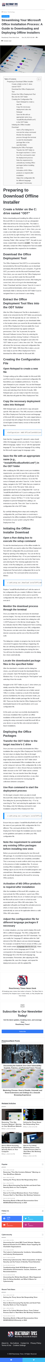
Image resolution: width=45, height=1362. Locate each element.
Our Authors (14, 1343)
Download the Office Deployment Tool (23, 90)
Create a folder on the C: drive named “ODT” (22, 85)
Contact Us (25, 1343)
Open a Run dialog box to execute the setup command (26, 131)
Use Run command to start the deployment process (25, 156)
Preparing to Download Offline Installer (20, 81)
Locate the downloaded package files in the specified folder (24, 142)
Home (5, 12)
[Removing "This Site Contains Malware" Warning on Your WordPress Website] (12, 1114)
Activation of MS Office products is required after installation (24, 172)
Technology (11, 12)
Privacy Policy (36, 1343)
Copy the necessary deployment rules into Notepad (23, 109)
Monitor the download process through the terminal (26, 136)
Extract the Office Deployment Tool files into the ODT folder (23, 95)
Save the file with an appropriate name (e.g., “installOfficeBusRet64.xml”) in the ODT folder (26, 118)
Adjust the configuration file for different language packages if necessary (25, 180)
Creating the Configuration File (22, 99)
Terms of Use (6, 1345)
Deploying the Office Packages (22, 147)
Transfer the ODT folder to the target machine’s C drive (26, 151)
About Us (5, 1343)
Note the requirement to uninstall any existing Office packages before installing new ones (25, 164)
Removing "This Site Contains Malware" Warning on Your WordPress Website (12, 1124)
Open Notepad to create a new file (25, 103)
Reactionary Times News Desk (10, 37)
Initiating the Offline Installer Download (21, 126)
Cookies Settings (19, 1345)
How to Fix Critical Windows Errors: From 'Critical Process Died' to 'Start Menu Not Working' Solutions (32, 1149)
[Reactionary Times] (10, 4)
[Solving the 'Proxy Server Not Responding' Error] (33, 1114)
